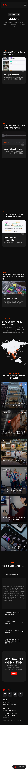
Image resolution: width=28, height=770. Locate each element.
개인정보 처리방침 (7, 702)
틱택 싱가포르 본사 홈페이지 (9, 704)
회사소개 (5, 700)
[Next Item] (22, 70)
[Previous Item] (5, 70)
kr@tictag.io (6, 717)
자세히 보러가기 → (14, 550)
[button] (14, 14)
